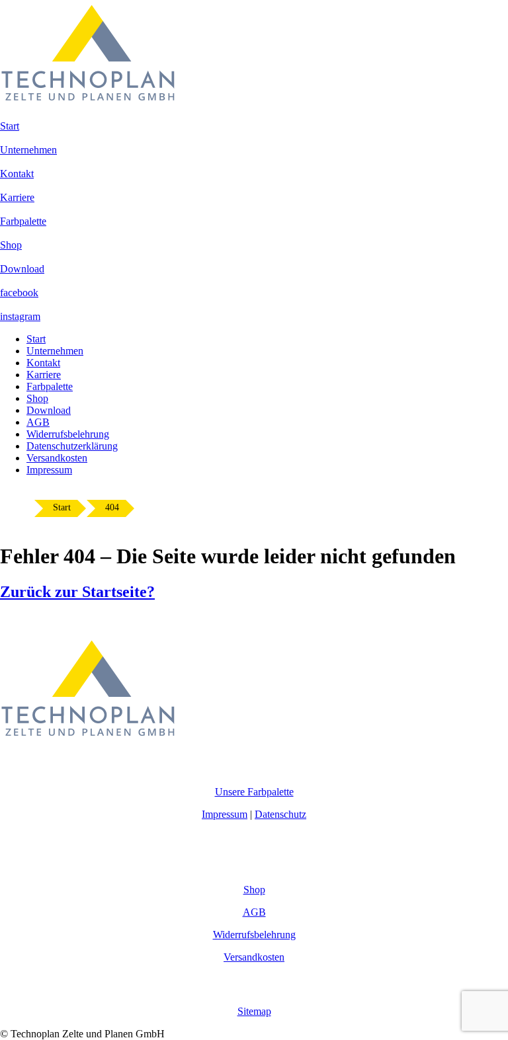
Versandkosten (56, 457)
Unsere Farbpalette (254, 791)
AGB (38, 422)
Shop (37, 398)
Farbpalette (49, 386)
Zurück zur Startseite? (77, 591)
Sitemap (254, 1011)
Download (48, 410)
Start (36, 338)
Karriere (43, 374)
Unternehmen (54, 350)
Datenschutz (280, 814)
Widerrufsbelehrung (67, 434)
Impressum (49, 469)
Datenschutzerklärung (72, 446)
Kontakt (43, 362)
